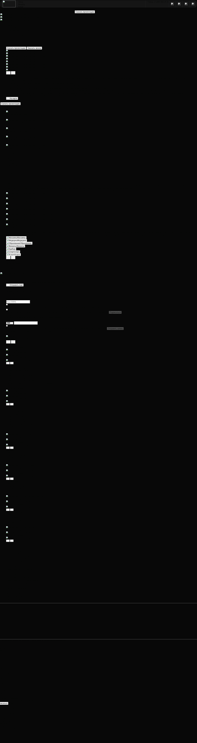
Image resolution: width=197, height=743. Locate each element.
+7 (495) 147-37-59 (9, 711)
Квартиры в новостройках (17, 558)
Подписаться (115, 312)
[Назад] (8, 341)
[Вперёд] (13, 341)
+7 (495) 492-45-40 (9, 706)
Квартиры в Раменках (15, 593)
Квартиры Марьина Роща (17, 602)
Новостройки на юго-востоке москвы (21, 566)
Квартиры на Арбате (15, 596)
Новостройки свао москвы (17, 572)
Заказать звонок (34, 48)
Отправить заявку (115, 328)
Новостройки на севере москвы (19, 569)
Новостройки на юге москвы (18, 577)
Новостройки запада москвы (18, 564)
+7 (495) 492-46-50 (11, 708)
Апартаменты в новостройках (18, 556)
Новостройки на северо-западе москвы (23, 580)
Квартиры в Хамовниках (16, 588)
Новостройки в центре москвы (19, 583)
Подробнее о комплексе (16, 383)
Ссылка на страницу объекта (18, 347)
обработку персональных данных (36, 307)
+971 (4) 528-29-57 (9, 713)
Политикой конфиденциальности (92, 307)
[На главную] (9, 4)
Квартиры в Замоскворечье (18, 599)
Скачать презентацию (16, 48)
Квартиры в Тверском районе (18, 591)
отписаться (13, 703)
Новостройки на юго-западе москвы (21, 575)
